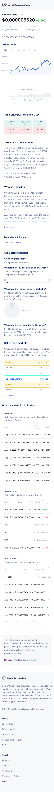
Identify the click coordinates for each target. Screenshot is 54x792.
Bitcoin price (7, 724)
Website (8, 242)
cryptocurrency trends (20, 660)
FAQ (4, 781)
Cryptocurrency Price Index (17, 643)
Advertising (7, 771)
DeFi (4, 745)
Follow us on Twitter (11, 776)
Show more (9, 395)
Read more (9, 227)
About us (6, 760)
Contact (5, 765)
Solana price (7, 734)
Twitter (18, 242)
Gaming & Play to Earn (12, 740)
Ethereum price (9, 729)
